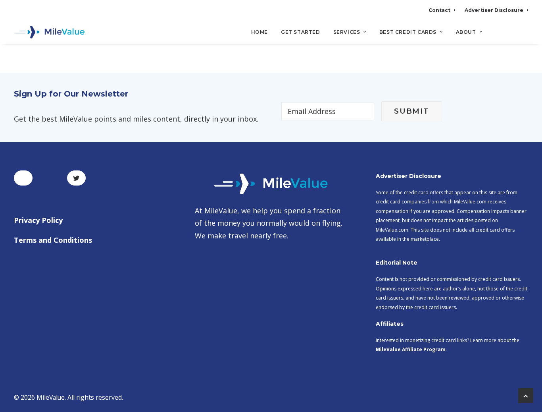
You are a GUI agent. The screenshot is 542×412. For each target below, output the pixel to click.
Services (346, 32)
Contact (439, 10)
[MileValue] (49, 32)
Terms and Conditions (53, 240)
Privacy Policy (38, 220)
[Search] (522, 35)
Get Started (300, 32)
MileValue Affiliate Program (411, 349)
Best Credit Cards (407, 32)
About (466, 32)
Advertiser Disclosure (494, 10)
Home (259, 32)
